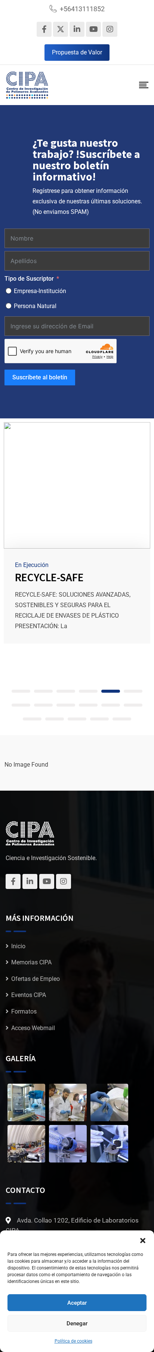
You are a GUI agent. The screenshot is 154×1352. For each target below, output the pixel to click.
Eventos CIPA (28, 995)
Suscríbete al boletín (39, 377)
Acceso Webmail (33, 1028)
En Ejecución (32, 564)
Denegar (77, 1323)
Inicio (18, 946)
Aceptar (77, 1302)
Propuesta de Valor (77, 52)
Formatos (24, 1011)
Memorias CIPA (31, 962)
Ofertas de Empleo (35, 978)
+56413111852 (82, 9)
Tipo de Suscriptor (29, 278)
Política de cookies (73, 1341)
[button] (143, 1240)
